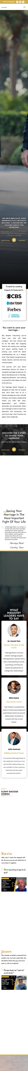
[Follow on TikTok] (23, 2)
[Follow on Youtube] (20, 2)
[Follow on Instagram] (17, 2)
